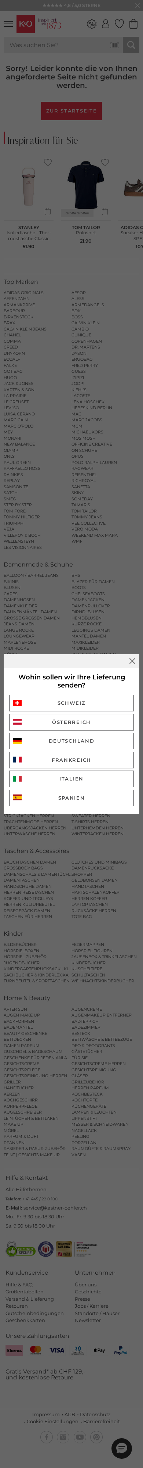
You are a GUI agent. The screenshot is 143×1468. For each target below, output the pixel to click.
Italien (71, 779)
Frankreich (71, 760)
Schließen (132, 661)
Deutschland (72, 741)
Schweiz (72, 703)
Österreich (71, 722)
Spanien (71, 798)
